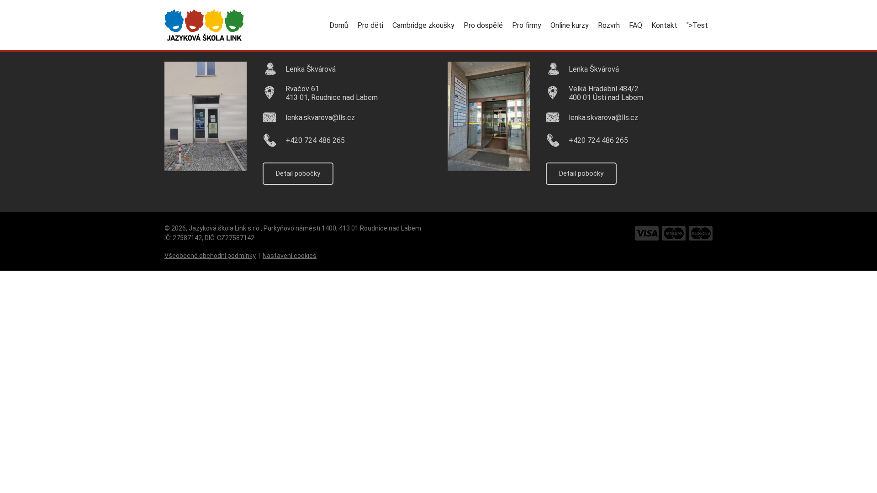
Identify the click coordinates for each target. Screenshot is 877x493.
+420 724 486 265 (315, 140)
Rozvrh (609, 25)
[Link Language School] (204, 25)
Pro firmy (526, 25)
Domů (338, 25)
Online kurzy (569, 25)
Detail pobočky (298, 173)
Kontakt (664, 25)
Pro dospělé (483, 25)
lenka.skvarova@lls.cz (320, 117)
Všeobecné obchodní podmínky (210, 255)
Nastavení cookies (290, 255)
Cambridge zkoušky (423, 25)
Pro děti (370, 25)
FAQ (635, 25)
